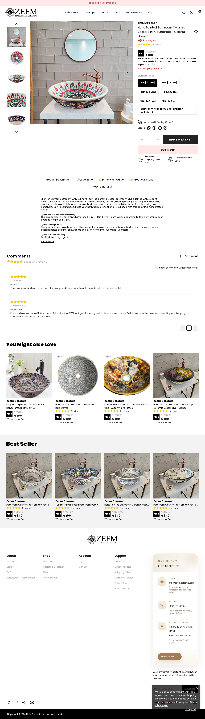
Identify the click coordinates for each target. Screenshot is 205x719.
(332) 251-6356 (176, 606)
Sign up (83, 566)
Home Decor (133, 12)
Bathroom (70, 12)
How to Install (122, 588)
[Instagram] (17, 702)
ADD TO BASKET (180, 139)
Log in (82, 561)
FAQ (9, 572)
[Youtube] (32, 702)
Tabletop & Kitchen (94, 12)
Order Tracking (123, 566)
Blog (150, 12)
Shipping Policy (123, 572)
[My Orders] (191, 13)
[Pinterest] (24, 702)
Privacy (180, 702)
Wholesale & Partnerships (21, 577)
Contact (119, 561)
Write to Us (167, 656)
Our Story (12, 561)
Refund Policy (122, 583)
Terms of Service (124, 577)
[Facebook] (9, 702)
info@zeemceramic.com (181, 582)
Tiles (115, 12)
